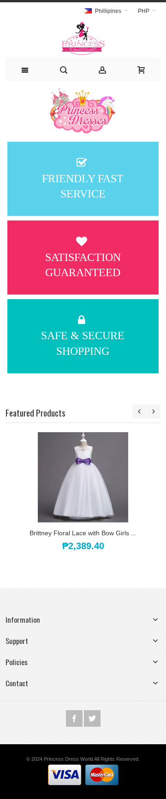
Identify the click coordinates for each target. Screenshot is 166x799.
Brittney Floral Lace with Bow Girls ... (83, 533)
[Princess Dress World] (83, 38)
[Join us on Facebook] (75, 718)
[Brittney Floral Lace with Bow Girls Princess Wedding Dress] (83, 477)
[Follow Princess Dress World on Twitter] (92, 718)
